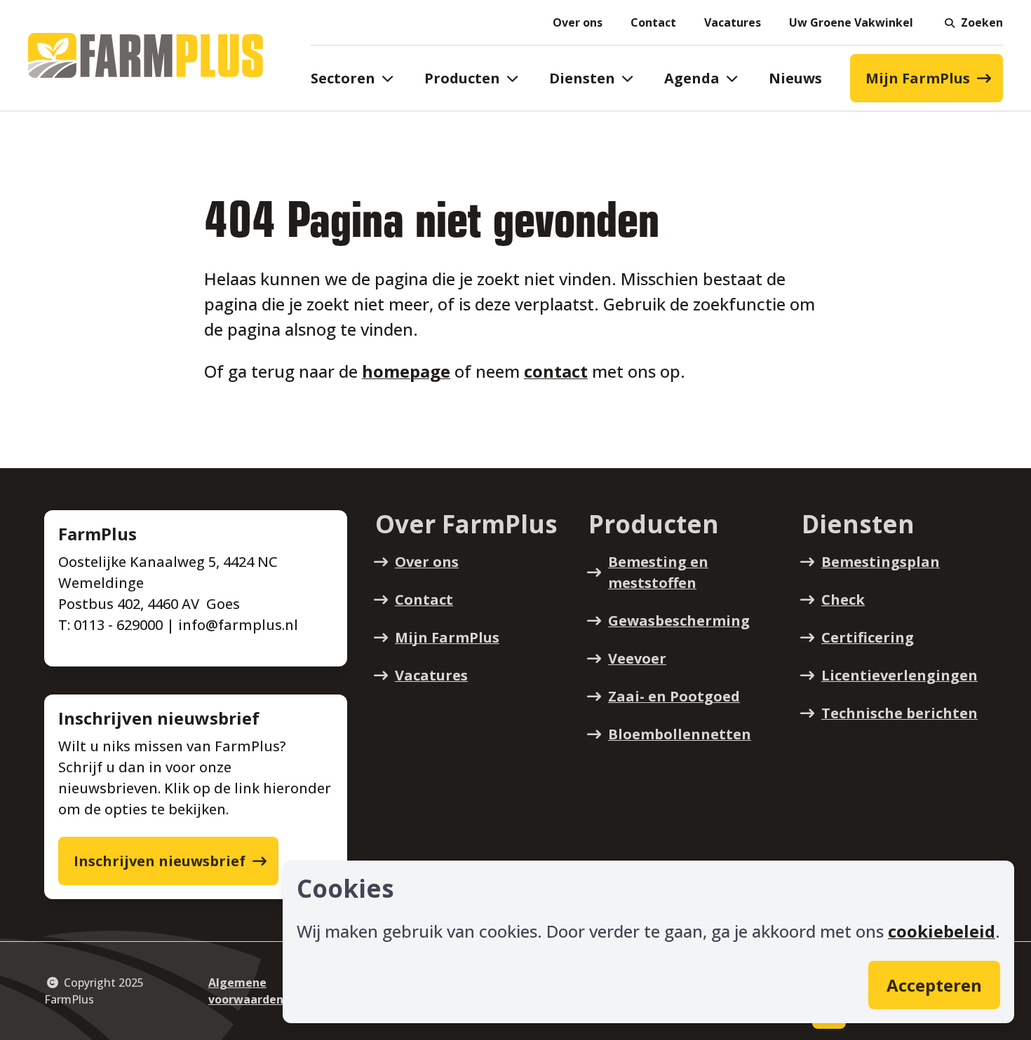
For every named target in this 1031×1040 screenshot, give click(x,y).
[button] (972, 22)
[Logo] (145, 55)
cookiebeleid (941, 931)
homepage (406, 371)
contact (556, 371)
